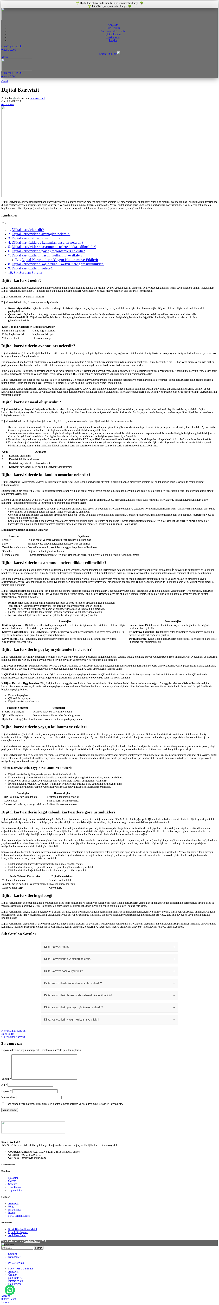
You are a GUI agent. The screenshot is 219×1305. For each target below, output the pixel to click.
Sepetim (12, 1183)
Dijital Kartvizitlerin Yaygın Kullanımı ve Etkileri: (60, 259)
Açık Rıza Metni (17, 1235)
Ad (4, 1084)
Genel (4, 81)
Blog (11, 1206)
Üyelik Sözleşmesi (18, 1232)
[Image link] (33, 1132)
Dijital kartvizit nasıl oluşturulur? (36, 238)
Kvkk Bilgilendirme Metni (22, 1229)
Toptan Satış (15, 1190)
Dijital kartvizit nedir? (28, 230)
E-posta (6, 1091)
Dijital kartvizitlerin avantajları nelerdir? (41, 234)
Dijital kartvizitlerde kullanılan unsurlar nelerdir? (47, 242)
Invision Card (37, 98)
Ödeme (12, 1180)
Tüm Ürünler (15, 1187)
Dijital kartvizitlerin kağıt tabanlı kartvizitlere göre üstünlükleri (58, 264)
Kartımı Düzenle (108, 53)
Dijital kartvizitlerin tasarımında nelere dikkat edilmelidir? (54, 247)
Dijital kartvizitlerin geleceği (32, 268)
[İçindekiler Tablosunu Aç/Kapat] (4, 223)
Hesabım (13, 1177)
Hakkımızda (14, 1209)
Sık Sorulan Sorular (28, 272)
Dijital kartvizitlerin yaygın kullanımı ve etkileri (47, 255)
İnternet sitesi (8, 1097)
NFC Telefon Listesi (19, 1215)
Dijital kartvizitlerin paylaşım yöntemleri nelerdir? (48, 251)
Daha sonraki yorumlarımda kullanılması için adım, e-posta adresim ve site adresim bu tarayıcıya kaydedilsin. (64, 1103)
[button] (10, 1290)
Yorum (6, 1078)
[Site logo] (16, 19)
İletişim (12, 1212)
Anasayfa (13, 1203)
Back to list (7, 1033)
